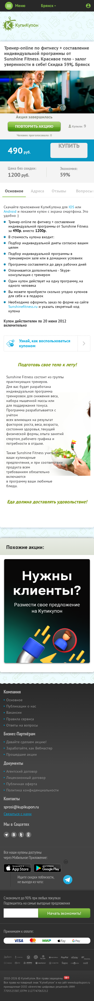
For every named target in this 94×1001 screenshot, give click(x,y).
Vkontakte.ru (14, 835)
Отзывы (59, 191)
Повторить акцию (34, 126)
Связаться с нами (18, 813)
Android (10, 211)
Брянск (47, 5)
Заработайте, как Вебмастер (29, 748)
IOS (72, 207)
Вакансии (14, 712)
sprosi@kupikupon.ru (21, 806)
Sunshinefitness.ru (23, 306)
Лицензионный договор (26, 777)
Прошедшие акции (21, 754)
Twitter (21, 835)
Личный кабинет (88, 5)
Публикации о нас (21, 706)
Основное (14, 191)
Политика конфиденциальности (32, 790)
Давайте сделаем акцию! (26, 742)
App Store (17, 868)
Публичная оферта (21, 784)
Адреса (37, 191)
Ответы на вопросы (22, 725)
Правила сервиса (20, 719)
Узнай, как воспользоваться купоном (44, 343)
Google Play (47, 868)
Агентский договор (21, 771)
